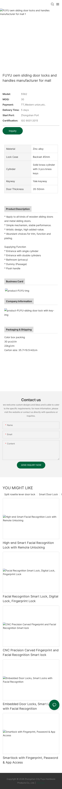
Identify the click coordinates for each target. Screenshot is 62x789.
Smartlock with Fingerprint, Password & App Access (30, 760)
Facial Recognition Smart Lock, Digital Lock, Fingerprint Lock (30, 599)
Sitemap (40, 782)
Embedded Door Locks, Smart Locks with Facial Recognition (29, 706)
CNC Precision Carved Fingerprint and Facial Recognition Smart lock (31, 652)
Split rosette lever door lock (19, 494)
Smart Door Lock (48, 494)
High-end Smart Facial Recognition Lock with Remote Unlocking (28, 545)
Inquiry (13, 130)
